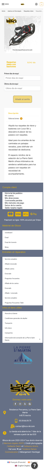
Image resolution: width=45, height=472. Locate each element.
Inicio (3, 11)
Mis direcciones (12, 198)
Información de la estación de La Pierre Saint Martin (20, 339)
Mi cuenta (9, 196)
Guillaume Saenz (14, 446)
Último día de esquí (11, 84)
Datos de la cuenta (13, 205)
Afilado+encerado (11, 264)
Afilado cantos (9, 269)
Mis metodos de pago (14, 203)
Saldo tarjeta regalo (13, 208)
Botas (7, 247)
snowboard (8, 233)
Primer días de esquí (11, 74)
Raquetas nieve (28, 11)
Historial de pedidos (13, 193)
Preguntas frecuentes (12, 278)
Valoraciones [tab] (15, 118)
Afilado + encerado (11, 293)
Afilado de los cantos (12, 283)
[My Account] (36, 4)
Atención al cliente (11, 313)
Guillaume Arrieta (31, 446)
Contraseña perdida (13, 200)
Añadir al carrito (22, 99)
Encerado (8, 274)
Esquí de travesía (10, 242)
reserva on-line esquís (14, 11)
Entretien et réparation (14, 252)
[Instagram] (20, 404)
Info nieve (8, 328)
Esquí (7, 237)
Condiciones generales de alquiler (16, 318)
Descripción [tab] (13, 113)
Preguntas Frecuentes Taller (14, 303)
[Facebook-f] (15, 404)
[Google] (30, 404)
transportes (9, 333)
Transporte (8, 323)
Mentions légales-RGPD (14, 443)
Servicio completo (11, 259)
